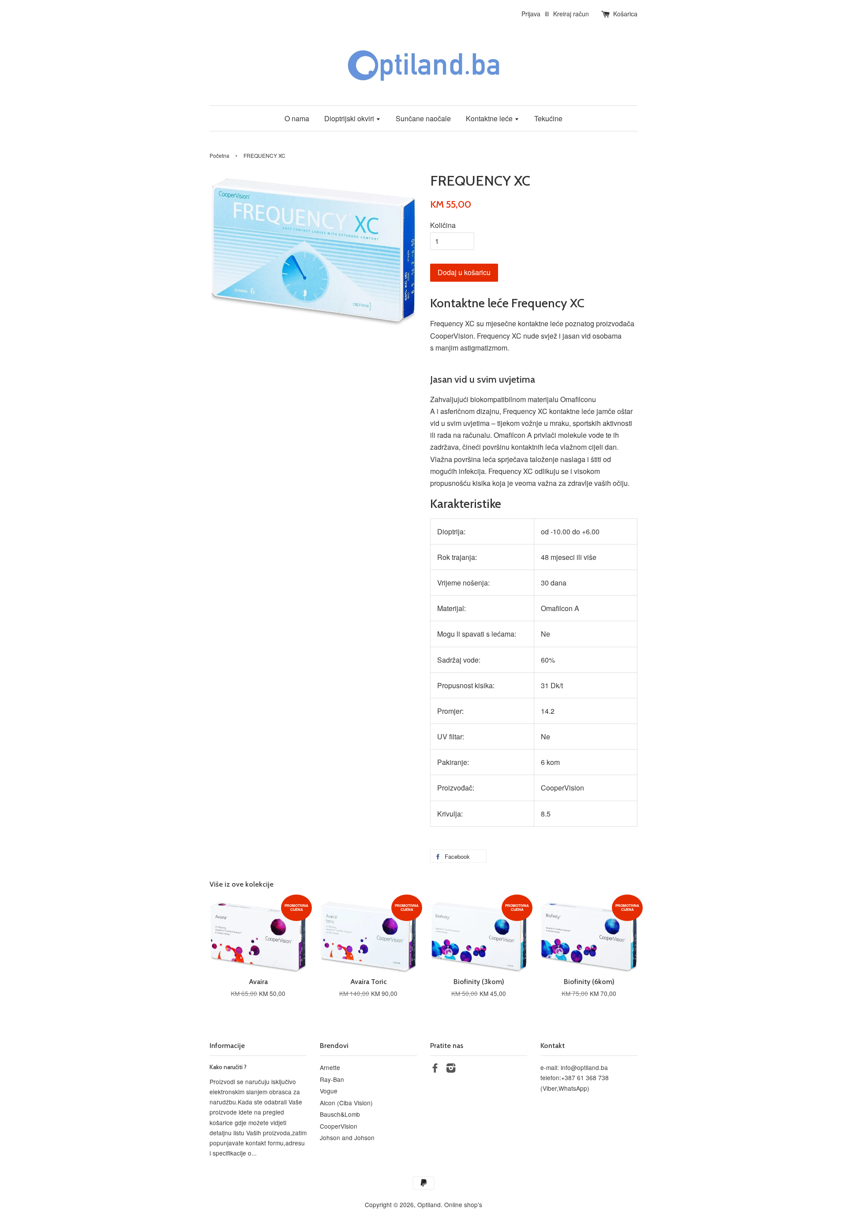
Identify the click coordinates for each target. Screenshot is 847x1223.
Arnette (330, 1067)
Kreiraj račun (571, 13)
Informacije (227, 1045)
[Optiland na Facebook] (435, 1069)
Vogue (328, 1090)
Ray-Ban (332, 1079)
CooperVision (338, 1126)
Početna (219, 155)
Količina (443, 225)
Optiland (429, 1204)
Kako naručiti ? (228, 1066)
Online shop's (463, 1204)
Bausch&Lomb (340, 1114)
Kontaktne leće (490, 118)
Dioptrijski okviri (350, 118)
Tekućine (548, 118)
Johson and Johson (347, 1137)
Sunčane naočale (423, 118)
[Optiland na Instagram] (451, 1069)
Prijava (530, 13)
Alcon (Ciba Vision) (346, 1102)
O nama (297, 118)
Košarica (625, 13)
